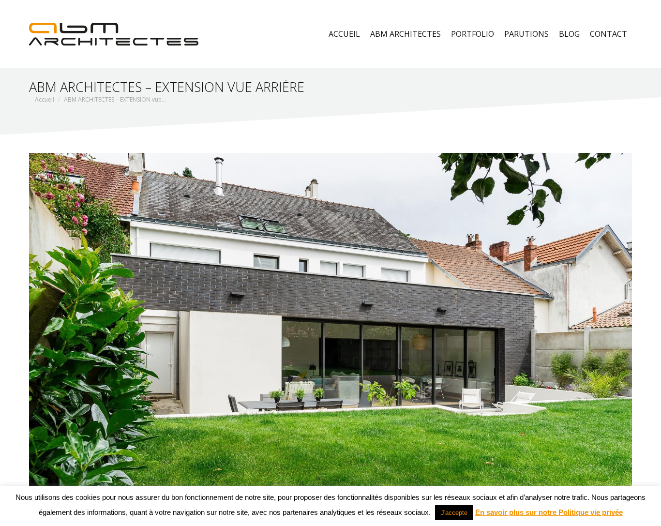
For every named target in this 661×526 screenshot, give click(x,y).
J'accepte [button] (454, 512)
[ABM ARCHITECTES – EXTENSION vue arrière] (330, 322)
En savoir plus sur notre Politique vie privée (549, 512)
